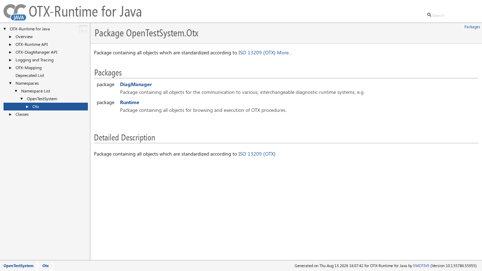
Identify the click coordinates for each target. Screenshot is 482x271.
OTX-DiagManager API (36, 52)
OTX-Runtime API (32, 44)
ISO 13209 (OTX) (257, 52)
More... (284, 52)
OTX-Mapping (29, 67)
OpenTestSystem (42, 98)
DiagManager (136, 84)
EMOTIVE (421, 265)
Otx (35, 106)
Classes (22, 114)
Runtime (129, 102)
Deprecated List (30, 75)
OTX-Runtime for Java (30, 28)
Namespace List (35, 91)
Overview (24, 36)
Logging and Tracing (35, 59)
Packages (472, 26)
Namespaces (27, 83)
